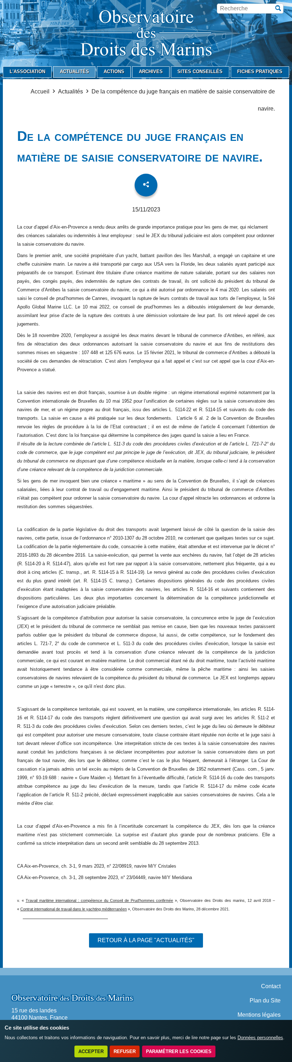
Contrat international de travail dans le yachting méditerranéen (73, 909)
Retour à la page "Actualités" (146, 940)
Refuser (125, 1051)
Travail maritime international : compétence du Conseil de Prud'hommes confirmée (99, 900)
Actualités (70, 91)
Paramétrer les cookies (179, 1051)
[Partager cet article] (146, 185)
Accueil (40, 91)
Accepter (91, 1051)
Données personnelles (260, 1037)
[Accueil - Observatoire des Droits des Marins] (146, 34)
